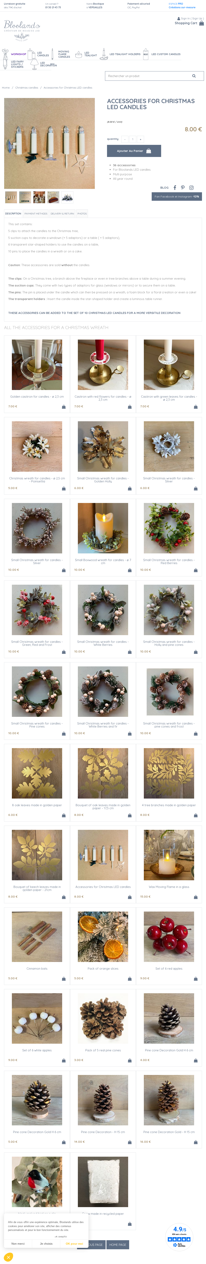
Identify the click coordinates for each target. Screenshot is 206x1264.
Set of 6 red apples (169, 968)
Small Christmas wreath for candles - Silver (169, 480)
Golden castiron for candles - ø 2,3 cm (37, 396)
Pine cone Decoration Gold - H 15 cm (169, 1131)
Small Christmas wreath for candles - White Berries (103, 643)
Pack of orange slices (103, 968)
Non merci (18, 1243)
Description (13, 213)
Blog (164, 187)
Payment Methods (36, 213)
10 (13, 570)
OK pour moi (74, 1243)
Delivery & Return (62, 213)
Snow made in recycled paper (103, 1213)
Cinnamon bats (37, 968)
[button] (8, 1257)
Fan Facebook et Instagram (177, 196)
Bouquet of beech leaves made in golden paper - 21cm (37, 888)
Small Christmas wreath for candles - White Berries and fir (103, 725)
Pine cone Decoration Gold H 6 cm (169, 1050)
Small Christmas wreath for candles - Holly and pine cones (169, 643)
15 (145, 896)
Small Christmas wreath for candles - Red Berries (169, 561)
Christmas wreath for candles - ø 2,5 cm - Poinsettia (37, 480)
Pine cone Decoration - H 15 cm (103, 1131)
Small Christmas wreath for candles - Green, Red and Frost (37, 643)
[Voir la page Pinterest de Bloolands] (182, 187)
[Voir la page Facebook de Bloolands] (174, 187)
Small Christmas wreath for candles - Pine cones (37, 725)
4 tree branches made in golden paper (169, 805)
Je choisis (46, 1243)
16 (145, 1142)
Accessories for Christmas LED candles (151, 104)
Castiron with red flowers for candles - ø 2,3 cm (103, 398)
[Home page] (22, 31)
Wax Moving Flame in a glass (169, 886)
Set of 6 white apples (37, 1050)
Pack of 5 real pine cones (103, 1050)
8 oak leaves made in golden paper (37, 805)
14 (79, 1142)
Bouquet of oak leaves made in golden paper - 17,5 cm (103, 807)
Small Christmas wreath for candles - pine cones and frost (169, 725)
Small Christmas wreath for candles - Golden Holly (103, 480)
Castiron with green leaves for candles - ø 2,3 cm (169, 398)
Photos (82, 213)
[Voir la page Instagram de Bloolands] (191, 187)
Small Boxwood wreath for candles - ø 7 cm (103, 561)
